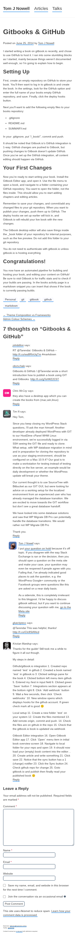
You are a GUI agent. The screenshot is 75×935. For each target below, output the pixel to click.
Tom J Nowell (16, 8)
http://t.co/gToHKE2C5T (44, 379)
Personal (10, 299)
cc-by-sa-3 (19, 931)
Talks (57, 8)
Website (8, 873)
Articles (41, 8)
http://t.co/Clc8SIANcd (26, 632)
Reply (16, 358)
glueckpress (19, 623)
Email (7, 861)
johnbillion (18, 345)
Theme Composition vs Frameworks (27, 315)
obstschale (19, 366)
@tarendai (11, 928)
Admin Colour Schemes (19, 319)
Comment (10, 806)
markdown (11, 305)
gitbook (34, 299)
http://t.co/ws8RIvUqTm (27, 354)
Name (7, 850)
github (48, 299)
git (22, 299)
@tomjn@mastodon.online (18, 926)
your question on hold (38, 548)
